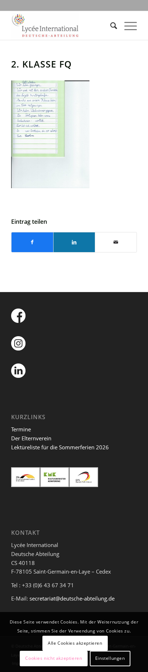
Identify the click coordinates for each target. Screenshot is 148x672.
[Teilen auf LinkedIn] (74, 242)
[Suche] (110, 25)
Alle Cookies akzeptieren (75, 643)
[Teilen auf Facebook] (32, 242)
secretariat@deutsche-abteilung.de (72, 598)
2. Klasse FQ (41, 64)
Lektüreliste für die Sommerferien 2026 (60, 447)
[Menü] (127, 25)
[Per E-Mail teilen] (116, 242)
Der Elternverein (31, 438)
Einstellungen (110, 658)
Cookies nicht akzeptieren (53, 658)
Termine (21, 429)
